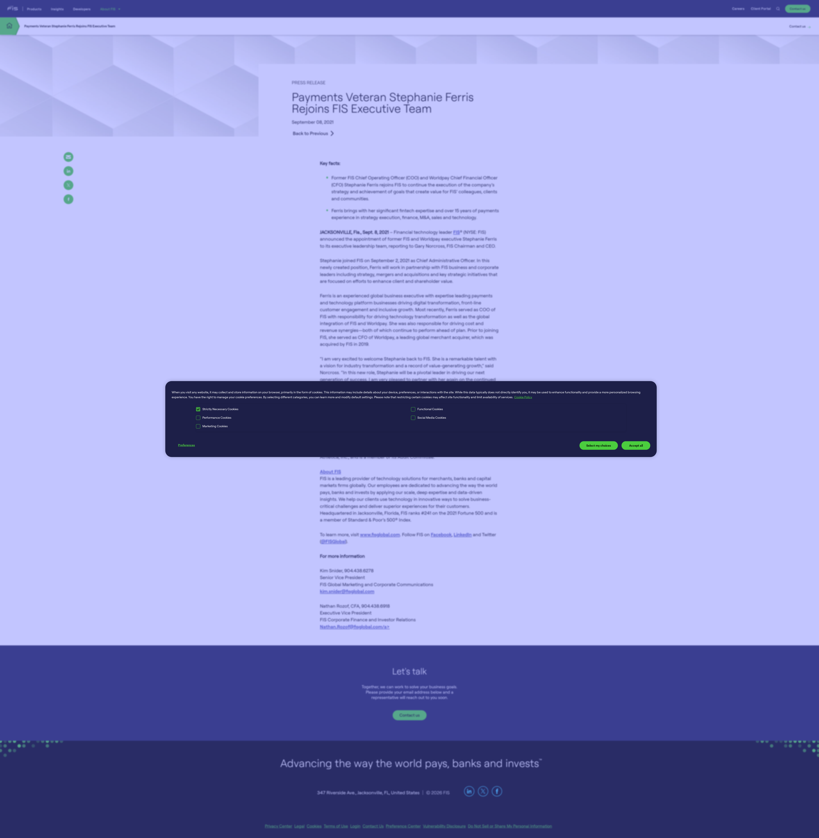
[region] (411, 419)
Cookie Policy (523, 397)
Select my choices (598, 445)
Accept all (636, 445)
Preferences (186, 445)
